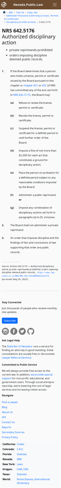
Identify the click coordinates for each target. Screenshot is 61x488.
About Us (7, 412)
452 (44, 85)
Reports (6, 427)
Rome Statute (25, 479)
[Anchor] (52, 94)
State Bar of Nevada (18, 346)
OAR (19, 469)
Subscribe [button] (10, 320)
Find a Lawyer (10, 402)
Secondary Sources (13, 432)
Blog (4, 407)
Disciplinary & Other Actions (21, 22)
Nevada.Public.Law (28, 5)
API (4, 417)
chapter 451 (30, 85)
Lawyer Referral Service (16, 357)
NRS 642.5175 (21, 95)
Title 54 (20, 12)
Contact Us (8, 422)
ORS (25, 469)
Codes (20, 444)
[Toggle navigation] (54, 5)
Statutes (22, 454)
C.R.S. (20, 449)
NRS (11, 12)
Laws (20, 464)
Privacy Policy (10, 437)
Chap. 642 (32, 12)
